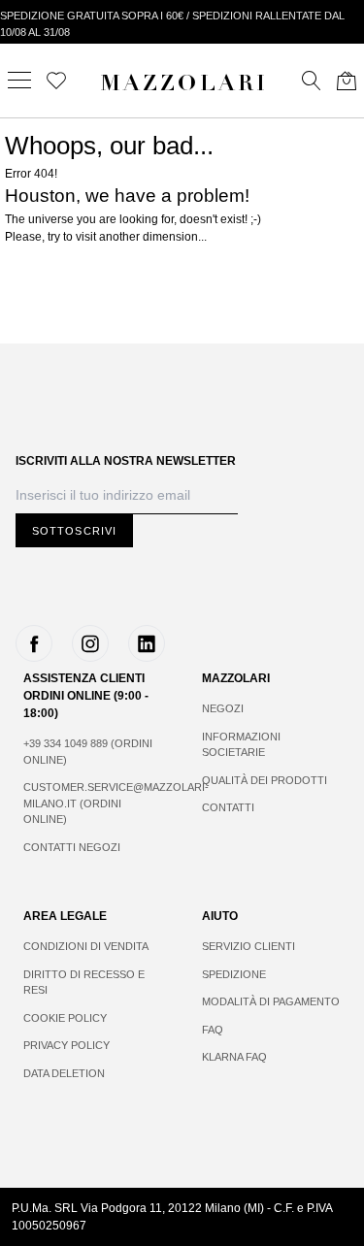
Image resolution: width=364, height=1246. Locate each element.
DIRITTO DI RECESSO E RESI (84, 982)
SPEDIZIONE (234, 974)
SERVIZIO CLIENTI (248, 946)
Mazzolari (184, 85)
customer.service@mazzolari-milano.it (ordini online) (93, 803)
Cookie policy (65, 1018)
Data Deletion (64, 1073)
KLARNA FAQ (234, 1057)
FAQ (212, 1029)
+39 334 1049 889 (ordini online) (87, 752)
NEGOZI (223, 708)
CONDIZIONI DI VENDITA (86, 946)
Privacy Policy (66, 1045)
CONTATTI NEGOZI (71, 847)
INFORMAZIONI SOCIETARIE (241, 745)
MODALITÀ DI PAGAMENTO (271, 1001)
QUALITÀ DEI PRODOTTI (264, 780)
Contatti (228, 807)
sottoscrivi (74, 531)
